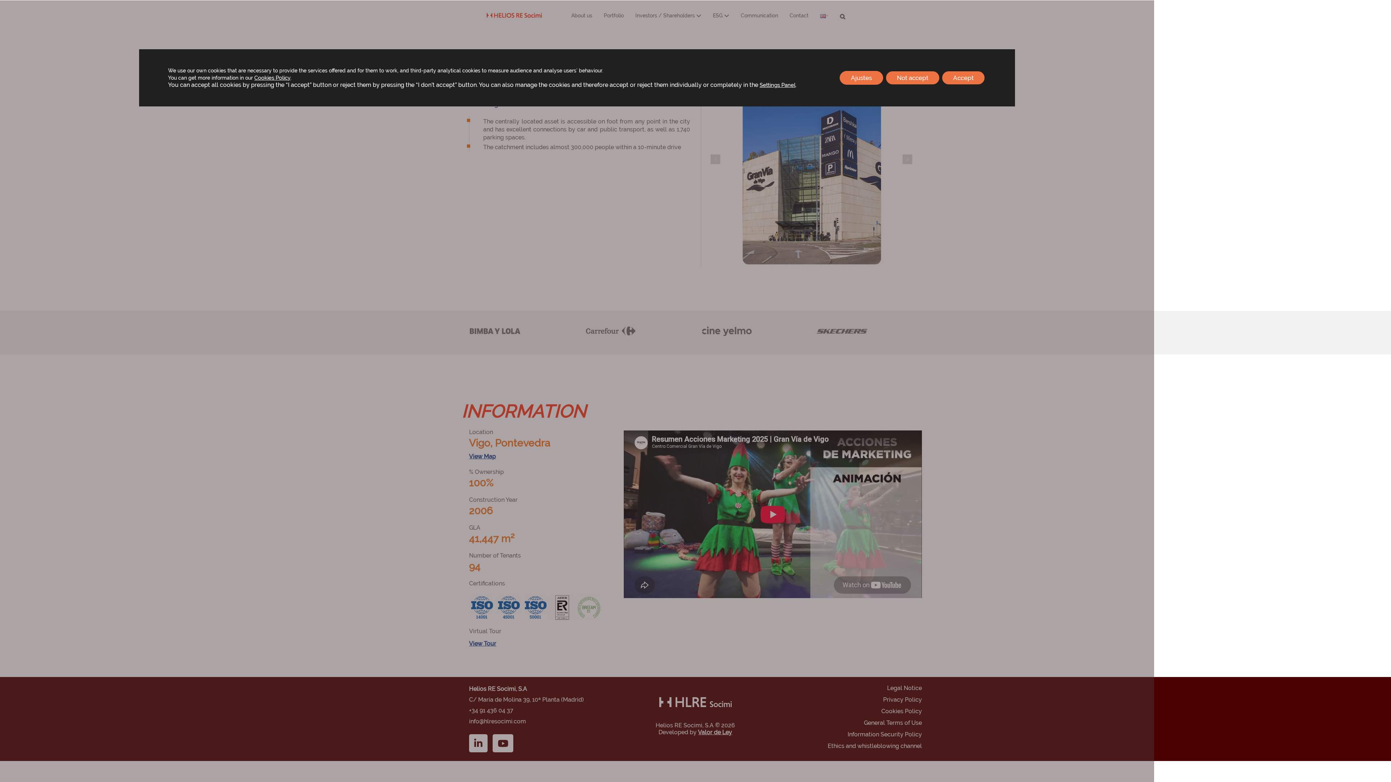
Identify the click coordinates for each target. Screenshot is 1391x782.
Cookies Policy (272, 78)
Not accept (912, 77)
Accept (963, 77)
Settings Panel (777, 85)
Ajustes (861, 77)
